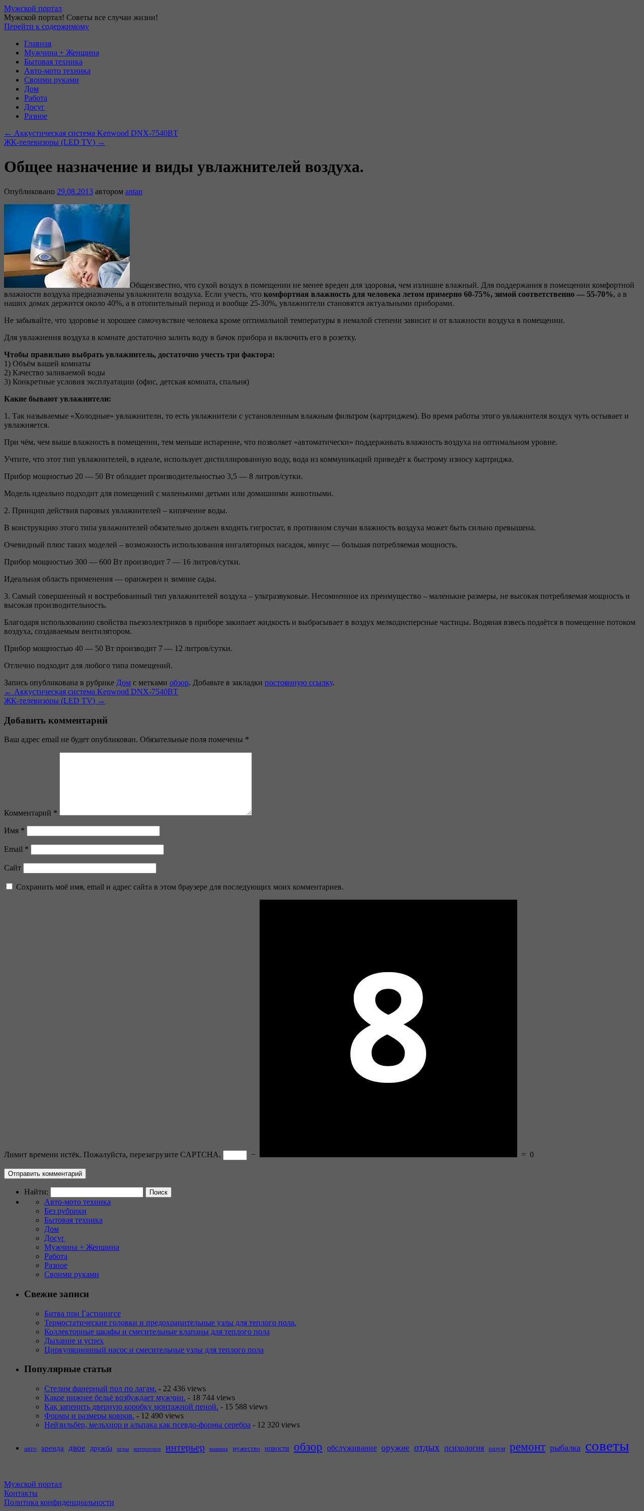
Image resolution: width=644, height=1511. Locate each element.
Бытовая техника (53, 61)
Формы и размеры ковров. (89, 1415)
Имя (14, 830)
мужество (246, 1448)
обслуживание (352, 1448)
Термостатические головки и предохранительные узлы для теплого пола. (170, 1322)
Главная (37, 43)
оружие (395, 1448)
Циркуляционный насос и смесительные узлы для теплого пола (154, 1349)
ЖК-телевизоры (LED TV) (54, 142)
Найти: (36, 1191)
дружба (101, 1448)
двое (77, 1448)
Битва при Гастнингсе (82, 1313)
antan (133, 191)
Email (16, 849)
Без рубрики (65, 1211)
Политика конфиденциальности (59, 1502)
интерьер (185, 1447)
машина (218, 1449)
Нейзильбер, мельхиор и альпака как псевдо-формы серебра (147, 1424)
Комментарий (30, 813)
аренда (52, 1448)
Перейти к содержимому (46, 26)
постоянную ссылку (299, 682)
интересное (147, 1449)
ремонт (527, 1446)
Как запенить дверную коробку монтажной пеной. (131, 1406)
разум (497, 1448)
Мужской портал (33, 8)
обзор (179, 682)
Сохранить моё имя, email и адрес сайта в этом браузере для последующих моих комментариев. (180, 887)
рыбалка (565, 1448)
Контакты (21, 1493)
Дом (31, 89)
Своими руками (51, 79)
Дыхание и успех (74, 1340)
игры (123, 1449)
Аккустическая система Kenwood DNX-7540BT (91, 133)
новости (277, 1448)
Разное (35, 116)
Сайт (12, 867)
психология (464, 1448)
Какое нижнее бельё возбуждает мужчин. (115, 1397)
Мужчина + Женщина (61, 52)
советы (607, 1446)
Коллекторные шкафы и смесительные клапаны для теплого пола (157, 1331)
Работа (35, 98)
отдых (427, 1447)
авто (30, 1448)
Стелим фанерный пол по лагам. (100, 1388)
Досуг (34, 107)
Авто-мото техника (57, 70)
